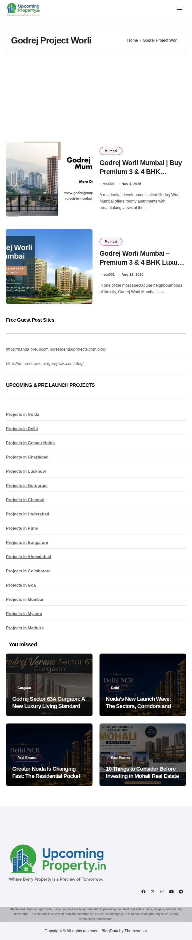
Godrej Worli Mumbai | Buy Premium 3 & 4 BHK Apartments (141, 171)
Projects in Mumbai (24, 599)
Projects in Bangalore (27, 542)
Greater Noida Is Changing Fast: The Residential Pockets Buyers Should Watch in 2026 (47, 776)
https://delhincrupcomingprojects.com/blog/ (45, 363)
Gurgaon (24, 688)
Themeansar (135, 931)
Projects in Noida (22, 414)
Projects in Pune (22, 528)
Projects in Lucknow (26, 471)
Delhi (115, 688)
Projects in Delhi (22, 429)
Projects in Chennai (25, 500)
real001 (108, 184)
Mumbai (111, 151)
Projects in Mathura (25, 628)
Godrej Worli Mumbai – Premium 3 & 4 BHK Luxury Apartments (142, 262)
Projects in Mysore (24, 614)
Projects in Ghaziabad (27, 457)
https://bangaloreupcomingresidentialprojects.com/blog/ (56, 349)
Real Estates (27, 758)
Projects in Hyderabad (27, 514)
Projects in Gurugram (27, 485)
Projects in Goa (21, 585)
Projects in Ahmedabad (28, 557)
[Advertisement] (97, 97)
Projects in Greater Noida (30, 443)
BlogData (110, 931)
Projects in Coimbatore (28, 571)
